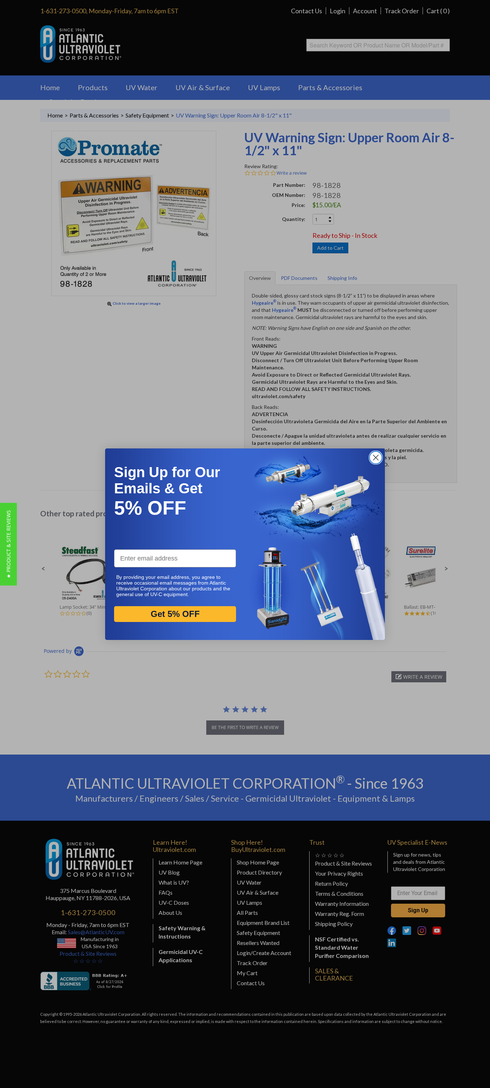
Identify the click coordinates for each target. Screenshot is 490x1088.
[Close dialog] (375, 457)
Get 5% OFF (175, 614)
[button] (8, 544)
